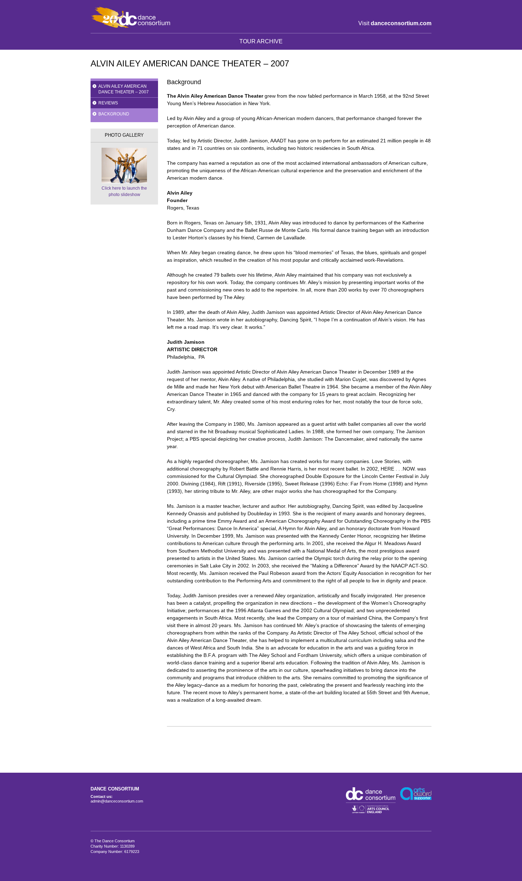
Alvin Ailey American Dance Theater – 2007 (123, 89)
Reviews (108, 102)
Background (113, 114)
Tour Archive (261, 41)
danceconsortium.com (401, 23)
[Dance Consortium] (130, 17)
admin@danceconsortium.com (117, 801)
